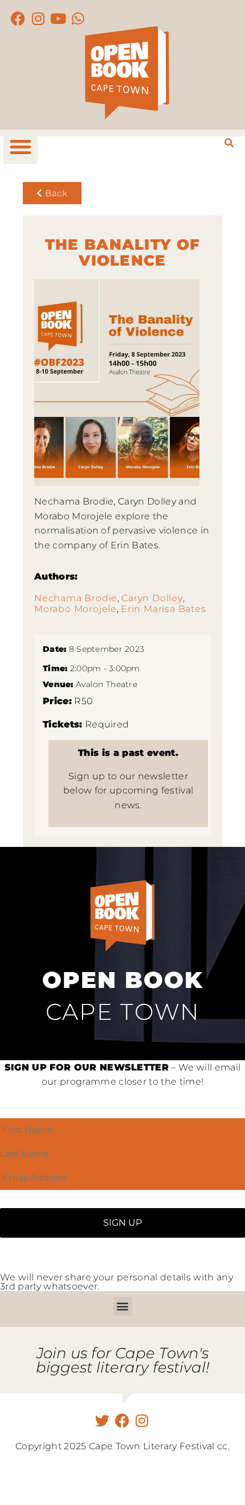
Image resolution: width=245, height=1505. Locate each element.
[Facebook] (18, 18)
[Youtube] (58, 18)
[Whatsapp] (78, 18)
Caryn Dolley (152, 598)
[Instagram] (38, 18)
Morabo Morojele (75, 608)
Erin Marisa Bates (163, 608)
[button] (20, 147)
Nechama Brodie (75, 598)
